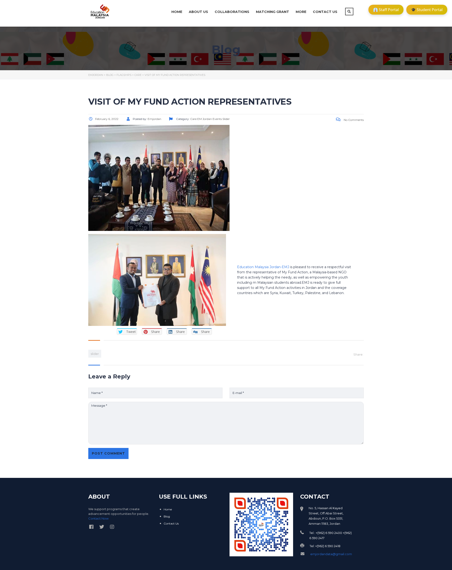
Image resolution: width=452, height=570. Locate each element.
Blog (167, 516)
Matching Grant (272, 12)
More (301, 12)
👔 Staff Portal (386, 9)
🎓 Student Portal (427, 9)
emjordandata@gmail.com (331, 554)
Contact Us (325, 12)
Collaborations (232, 12)
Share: (358, 354)
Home (176, 12)
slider (95, 354)
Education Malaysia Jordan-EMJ (263, 267)
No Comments (353, 120)
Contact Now (98, 518)
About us (198, 12)
